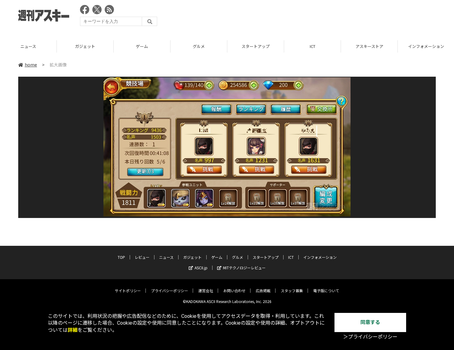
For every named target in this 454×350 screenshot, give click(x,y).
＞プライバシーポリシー (370, 337)
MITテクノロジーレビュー (244, 267)
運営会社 (205, 290)
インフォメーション (320, 257)
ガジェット (85, 46)
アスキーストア (369, 46)
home (31, 65)
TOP (121, 257)
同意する (370, 322)
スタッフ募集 (292, 290)
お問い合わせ (234, 290)
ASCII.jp (201, 267)
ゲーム (142, 46)
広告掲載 (263, 290)
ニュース (28, 46)
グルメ (199, 46)
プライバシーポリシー (169, 290)
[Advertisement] (323, 17)
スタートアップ (256, 46)
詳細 (73, 330)
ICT (312, 46)
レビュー (142, 257)
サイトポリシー (128, 290)
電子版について (326, 290)
